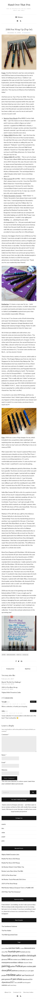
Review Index (28, 992)
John (3, 711)
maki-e (19, 654)
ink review (14, 959)
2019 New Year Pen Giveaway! (11, 892)
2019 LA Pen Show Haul (9, 875)
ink (9, 959)
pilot (9, 970)
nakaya (20, 962)
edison (3, 952)
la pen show (29, 959)
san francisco (27, 975)
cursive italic (14, 948)
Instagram (5, 913)
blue (6, 948)
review (10, 975)
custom (22, 948)
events (4, 824)
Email (4, 762)
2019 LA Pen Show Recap (10, 687)
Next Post (27, 668)
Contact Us (17, 992)
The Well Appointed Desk (10, 935)
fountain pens (9, 955)
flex (6, 952)
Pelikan (19, 966)
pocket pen (21, 970)
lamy (23, 959)
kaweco (19, 959)
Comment (5, 734)
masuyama (6, 962)
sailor (18, 975)
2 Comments (26, 32)
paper (3, 837)
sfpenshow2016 (27, 979)
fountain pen (14, 951)
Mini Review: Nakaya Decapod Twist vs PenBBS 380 (18, 888)
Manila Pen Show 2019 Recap (11, 863)
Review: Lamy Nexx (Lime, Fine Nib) (12, 871)
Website (4, 770)
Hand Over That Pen (19, 4)
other (3, 832)
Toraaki (4, 702)
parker (12, 966)
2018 (3, 654)
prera (26, 970)
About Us (8, 992)
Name (4, 755)
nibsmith (26, 962)
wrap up (25, 654)
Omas (30, 962)
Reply (33, 701)
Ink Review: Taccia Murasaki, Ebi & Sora (14, 879)
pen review (27, 966)
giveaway (4, 959)
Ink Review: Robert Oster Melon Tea (13, 867)
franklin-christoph (27, 955)
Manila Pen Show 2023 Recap (11, 859)
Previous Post (10, 668)
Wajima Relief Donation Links (11, 692)
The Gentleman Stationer (9, 926)
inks (3, 828)
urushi (20, 982)
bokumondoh (11, 654)
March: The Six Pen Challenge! (11, 682)
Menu (20, 17)
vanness (4, 985)
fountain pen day (25, 952)
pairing (6, 966)
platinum (15, 970)
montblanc (13, 962)
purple (4, 975)
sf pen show (16, 979)
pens (3, 841)
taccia (16, 982)
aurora (3, 948)
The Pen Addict (6, 930)
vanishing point (26, 982)
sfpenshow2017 (8, 982)
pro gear (31, 970)
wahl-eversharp (12, 985)
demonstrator (29, 948)
